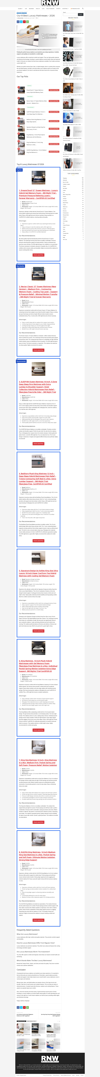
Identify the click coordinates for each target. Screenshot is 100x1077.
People (64, 235)
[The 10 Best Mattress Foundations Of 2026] (38, 1044)
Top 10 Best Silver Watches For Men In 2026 (72, 124)
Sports (58, 8)
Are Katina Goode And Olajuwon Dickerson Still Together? (25, 1015)
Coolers (64, 204)
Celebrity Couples (66, 184)
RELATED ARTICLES (21, 1021)
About (73, 1075)
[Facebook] (18, 21)
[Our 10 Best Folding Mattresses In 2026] (53, 1044)
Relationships (50, 8)
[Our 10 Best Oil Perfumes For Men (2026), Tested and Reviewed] (73, 147)
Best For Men (65, 182)
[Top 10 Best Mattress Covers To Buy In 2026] (23, 1044)
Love (43, 8)
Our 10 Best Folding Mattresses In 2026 (51, 1050)
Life (26, 8)
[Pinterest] (24, 21)
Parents (64, 186)
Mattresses (24, 13)
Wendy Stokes (20, 18)
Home (18, 11)
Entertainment (66, 212)
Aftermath (65, 180)
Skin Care (65, 239)
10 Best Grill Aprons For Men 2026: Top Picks (72, 170)
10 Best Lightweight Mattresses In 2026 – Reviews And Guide (51, 1035)
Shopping (65, 8)
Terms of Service (56, 1075)
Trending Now (65, 233)
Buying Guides (66, 214)
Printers (64, 196)
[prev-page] (58, 1021)
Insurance (65, 200)
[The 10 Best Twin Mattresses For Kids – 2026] (23, 1028)
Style (64, 229)
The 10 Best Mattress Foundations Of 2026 (37, 1050)
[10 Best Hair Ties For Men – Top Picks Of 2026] (73, 42)
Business (31, 8)
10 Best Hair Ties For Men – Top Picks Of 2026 (72, 49)
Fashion (64, 208)
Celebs (20, 8)
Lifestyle (64, 198)
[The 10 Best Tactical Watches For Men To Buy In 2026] (73, 72)
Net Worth (65, 188)
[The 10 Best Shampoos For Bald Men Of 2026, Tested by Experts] (73, 131)
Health (38, 8)
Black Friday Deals (66, 194)
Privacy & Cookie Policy (47, 1075)
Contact (82, 1075)
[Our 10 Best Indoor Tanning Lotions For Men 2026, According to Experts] (73, 88)
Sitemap (77, 1075)
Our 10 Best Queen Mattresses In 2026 (36, 1035)
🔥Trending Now (75, 8)
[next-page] (59, 1021)
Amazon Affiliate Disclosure (66, 1075)
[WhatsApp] (27, 21)
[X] (21, 21)
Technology (65, 221)
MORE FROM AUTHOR (31, 1021)
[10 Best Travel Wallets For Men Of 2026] (73, 104)
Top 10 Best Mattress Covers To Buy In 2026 (23, 1050)
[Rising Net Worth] (50, 3)
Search (64, 12)
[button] (82, 8)
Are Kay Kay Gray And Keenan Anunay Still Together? (50, 1015)
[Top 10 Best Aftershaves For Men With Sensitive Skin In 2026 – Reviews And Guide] (73, 56)
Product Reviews (66, 225)
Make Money (65, 202)
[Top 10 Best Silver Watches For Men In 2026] (73, 118)
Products (65, 217)
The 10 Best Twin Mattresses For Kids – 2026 (23, 1035)
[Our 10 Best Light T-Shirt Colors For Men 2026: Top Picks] (73, 26)
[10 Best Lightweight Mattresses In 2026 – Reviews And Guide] (53, 1028)
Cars (64, 192)
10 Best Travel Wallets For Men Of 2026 (71, 110)
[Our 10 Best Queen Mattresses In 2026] (38, 1028)
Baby (64, 237)
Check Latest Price (54, 90)
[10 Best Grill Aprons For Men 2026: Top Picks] (73, 163)
